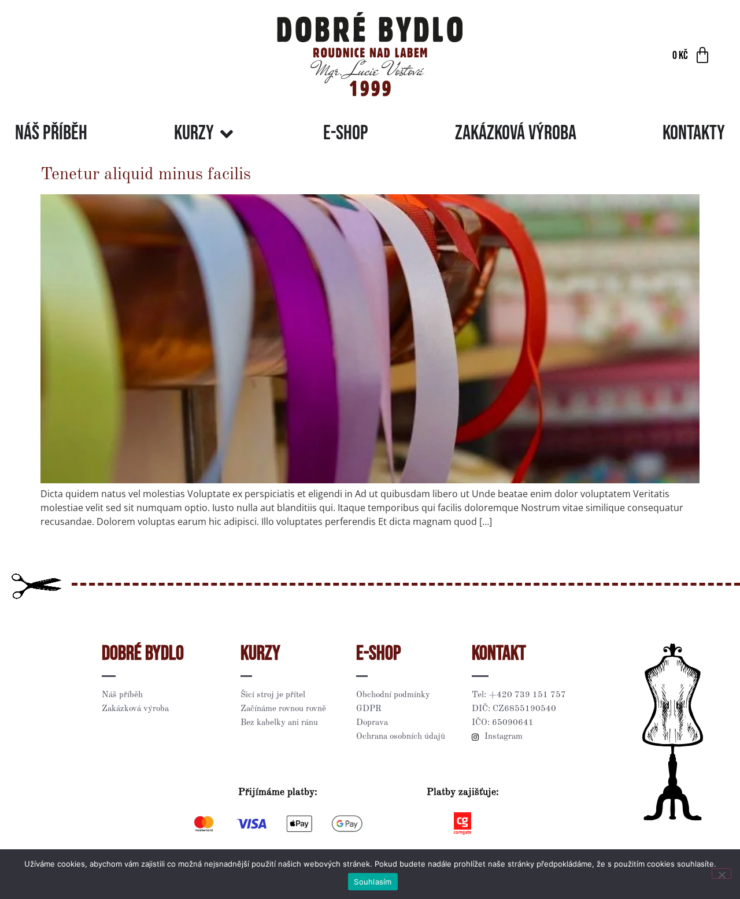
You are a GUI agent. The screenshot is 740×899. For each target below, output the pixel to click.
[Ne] (721, 873)
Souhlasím (372, 881)
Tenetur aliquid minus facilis (145, 174)
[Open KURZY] (227, 134)
